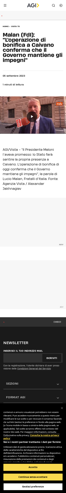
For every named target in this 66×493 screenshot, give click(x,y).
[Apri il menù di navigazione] (5, 5)
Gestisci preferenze (33, 486)
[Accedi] (61, 5)
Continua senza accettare (32, 476)
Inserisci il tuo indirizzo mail (23, 351)
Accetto (33, 467)
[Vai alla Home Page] (33, 5)
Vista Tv (15, 26)
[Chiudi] (62, 408)
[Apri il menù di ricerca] (53, 5)
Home (6, 26)
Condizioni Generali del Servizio (34, 368)
